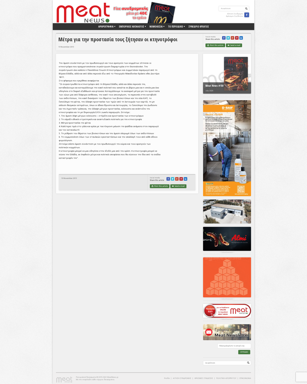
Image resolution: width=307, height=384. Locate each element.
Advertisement (227, 252)
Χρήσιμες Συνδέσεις (234, 16)
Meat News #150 (214, 85)
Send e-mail (234, 45)
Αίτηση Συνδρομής (235, 14)
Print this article (215, 45)
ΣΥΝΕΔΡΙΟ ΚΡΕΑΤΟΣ (199, 26)
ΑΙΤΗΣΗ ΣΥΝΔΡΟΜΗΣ (182, 378)
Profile (167, 378)
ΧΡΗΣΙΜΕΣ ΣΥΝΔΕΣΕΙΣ (203, 378)
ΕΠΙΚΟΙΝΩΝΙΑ (245, 378)
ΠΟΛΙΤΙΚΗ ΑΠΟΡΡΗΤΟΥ (226, 378)
